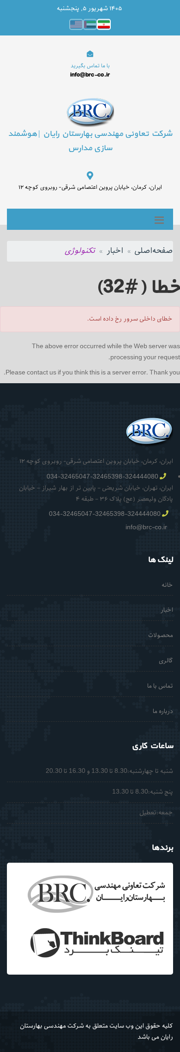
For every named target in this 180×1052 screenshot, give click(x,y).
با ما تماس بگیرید (90, 66)
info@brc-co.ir (146, 527)
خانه (167, 585)
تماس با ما (160, 686)
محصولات (160, 635)
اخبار (114, 251)
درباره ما (163, 711)
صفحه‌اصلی (153, 251)
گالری (166, 661)
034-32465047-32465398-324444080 (102, 477)
